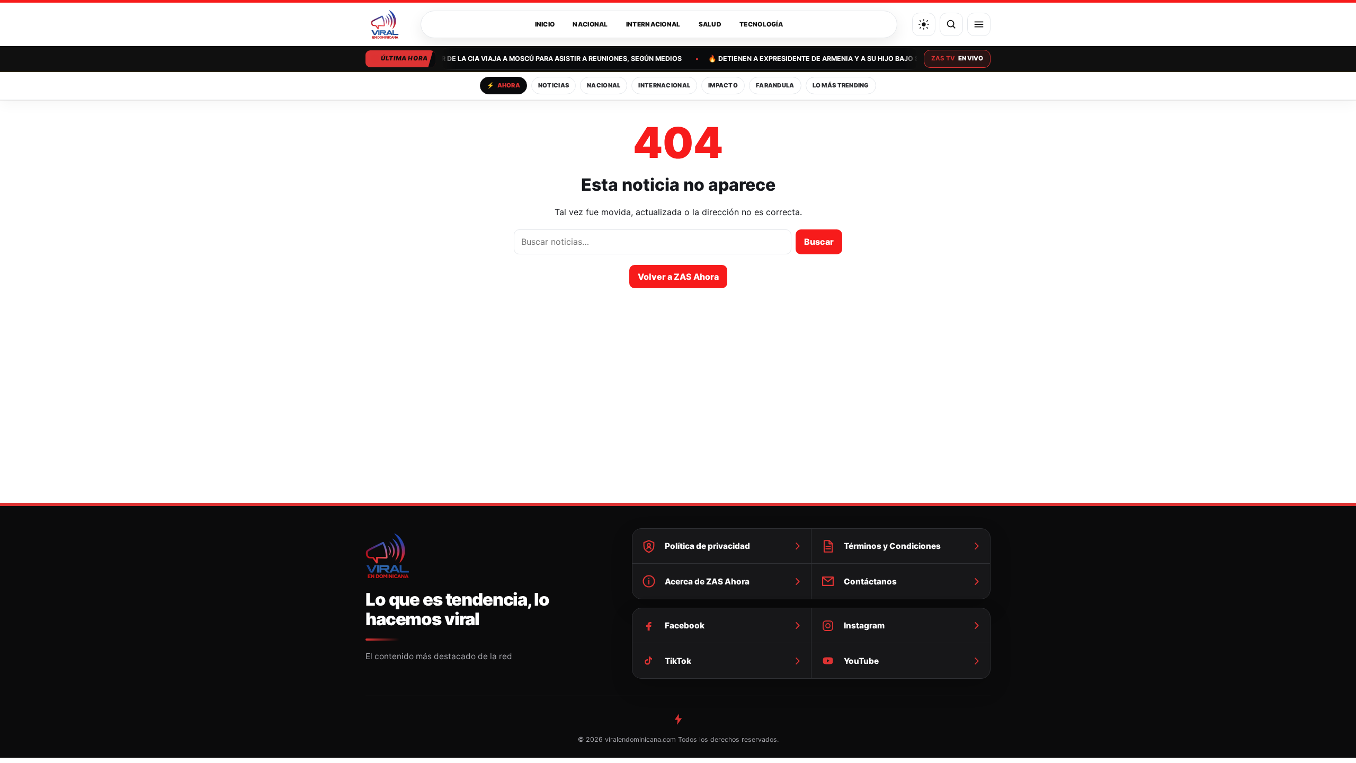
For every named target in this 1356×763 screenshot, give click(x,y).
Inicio (545, 24)
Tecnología (761, 24)
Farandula (775, 85)
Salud (710, 24)
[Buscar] (951, 24)
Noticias (553, 85)
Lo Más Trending (841, 85)
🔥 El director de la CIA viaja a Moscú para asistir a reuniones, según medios (534, 59)
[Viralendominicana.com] (385, 24)
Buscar (819, 241)
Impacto (723, 85)
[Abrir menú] (979, 24)
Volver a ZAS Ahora (678, 276)
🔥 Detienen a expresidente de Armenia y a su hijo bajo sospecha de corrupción (855, 59)
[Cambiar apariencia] (923, 24)
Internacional (653, 24)
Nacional (590, 24)
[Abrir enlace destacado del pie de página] (678, 719)
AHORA (503, 85)
